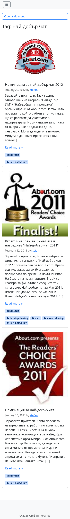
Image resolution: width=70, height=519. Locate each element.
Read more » (14, 147)
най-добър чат (18, 162)
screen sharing (55, 318)
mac (37, 318)
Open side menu (14, 16)
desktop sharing (18, 318)
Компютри (12, 154)
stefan (34, 90)
